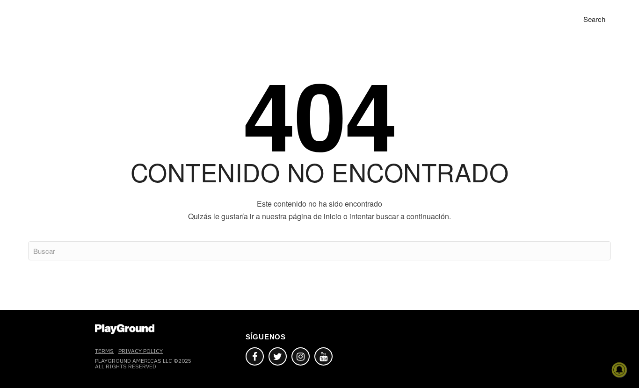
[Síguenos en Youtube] (323, 356)
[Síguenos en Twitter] (278, 356)
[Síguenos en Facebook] (255, 356)
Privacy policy (140, 350)
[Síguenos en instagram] (300, 356)
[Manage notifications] (619, 369)
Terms (104, 350)
